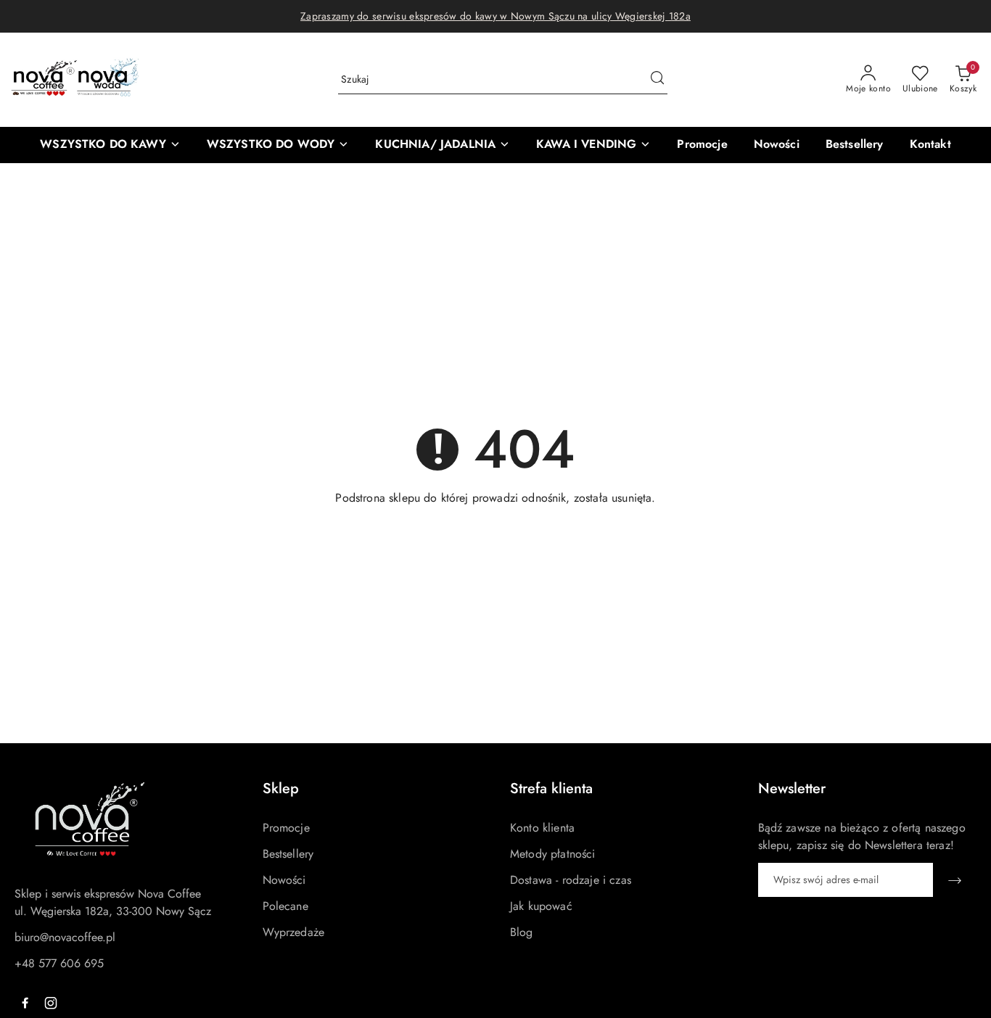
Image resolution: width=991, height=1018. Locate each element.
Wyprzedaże (294, 932)
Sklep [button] (281, 788)
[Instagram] (51, 1003)
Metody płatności (553, 853)
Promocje (286, 827)
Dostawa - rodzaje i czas (570, 880)
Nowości (284, 880)
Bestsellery (288, 853)
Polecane (285, 906)
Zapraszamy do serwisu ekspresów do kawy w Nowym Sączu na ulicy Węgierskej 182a (495, 16)
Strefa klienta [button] (551, 788)
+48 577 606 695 (59, 963)
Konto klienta (542, 827)
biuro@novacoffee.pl (65, 937)
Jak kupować (541, 906)
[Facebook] (25, 1003)
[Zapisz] (954, 880)
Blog (521, 932)
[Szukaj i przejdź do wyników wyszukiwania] (657, 80)
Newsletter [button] (792, 788)
